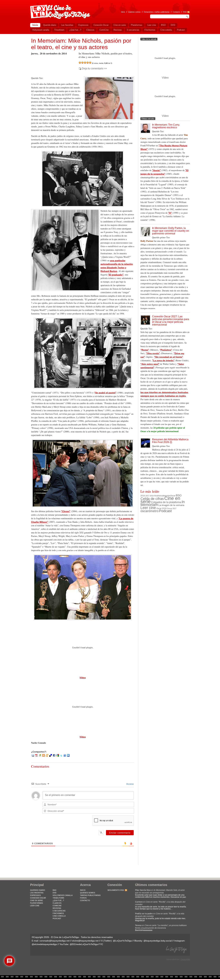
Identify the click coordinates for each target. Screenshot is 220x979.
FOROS (83, 898)
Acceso (130, 784)
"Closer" (65, 511)
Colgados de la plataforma (166, 502)
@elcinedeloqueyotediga (44, 944)
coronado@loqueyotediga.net (54, 940)
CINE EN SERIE (36, 900)
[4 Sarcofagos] (87, 62)
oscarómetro (149, 511)
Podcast (165, 511)
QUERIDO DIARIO (37, 890)
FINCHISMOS (58, 913)
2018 (152, 496)
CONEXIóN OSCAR (38, 898)
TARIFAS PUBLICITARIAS (90, 895)
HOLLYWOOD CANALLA (62, 895)
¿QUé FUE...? (58, 900)
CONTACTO (85, 900)
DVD (54, 893)
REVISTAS (57, 908)
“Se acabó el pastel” (105, 392)
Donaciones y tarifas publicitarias (157, 12)
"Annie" (156, 170)
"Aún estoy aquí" (149, 364)
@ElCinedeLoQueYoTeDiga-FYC (86, 944)
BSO (179, 495)
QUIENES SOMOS (87, 893)
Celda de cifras (152, 499)
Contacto (176, 12)
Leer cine (148, 508)
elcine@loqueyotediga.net (85, 940)
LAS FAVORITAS (36, 893)
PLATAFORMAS (36, 903)
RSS (185, 12)
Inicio (123, 12)
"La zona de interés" (163, 360)
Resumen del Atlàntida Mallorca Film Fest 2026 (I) (170, 441)
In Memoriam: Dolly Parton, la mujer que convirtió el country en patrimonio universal (170, 231)
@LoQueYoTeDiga (122, 940)
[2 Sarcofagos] (82, 62)
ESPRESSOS (35, 895)
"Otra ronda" (153, 353)
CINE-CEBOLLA (59, 916)
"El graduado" (116, 274)
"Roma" (144, 350)
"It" (170, 213)
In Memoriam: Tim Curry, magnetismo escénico (166, 126)
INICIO (83, 890)
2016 (142, 496)
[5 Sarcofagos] (90, 62)
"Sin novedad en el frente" (168, 357)
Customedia (185, 959)
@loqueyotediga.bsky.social (157, 940)
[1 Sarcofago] (80, 62)
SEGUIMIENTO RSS (115, 890)
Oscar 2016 (161, 508)
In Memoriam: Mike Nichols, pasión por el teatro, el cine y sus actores (81, 43)
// (181, 12)
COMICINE (57, 906)
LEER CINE (34, 906)
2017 (147, 496)
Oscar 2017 (171, 508)
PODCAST (57, 918)
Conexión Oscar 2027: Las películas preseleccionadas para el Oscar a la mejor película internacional (170, 320)
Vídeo (83, 677)
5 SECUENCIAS (59, 911)
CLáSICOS (57, 903)
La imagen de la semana (171, 505)
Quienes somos (134, 12)
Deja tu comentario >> (94, 68)
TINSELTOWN (58, 898)
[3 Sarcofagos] (85, 62)
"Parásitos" (166, 350)
